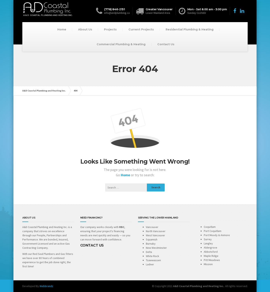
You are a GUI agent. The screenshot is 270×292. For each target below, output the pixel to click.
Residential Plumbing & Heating (189, 29)
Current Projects (141, 29)
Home (61, 29)
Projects (110, 29)
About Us (85, 29)
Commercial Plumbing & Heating (121, 44)
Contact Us (165, 44)
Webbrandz (46, 286)
